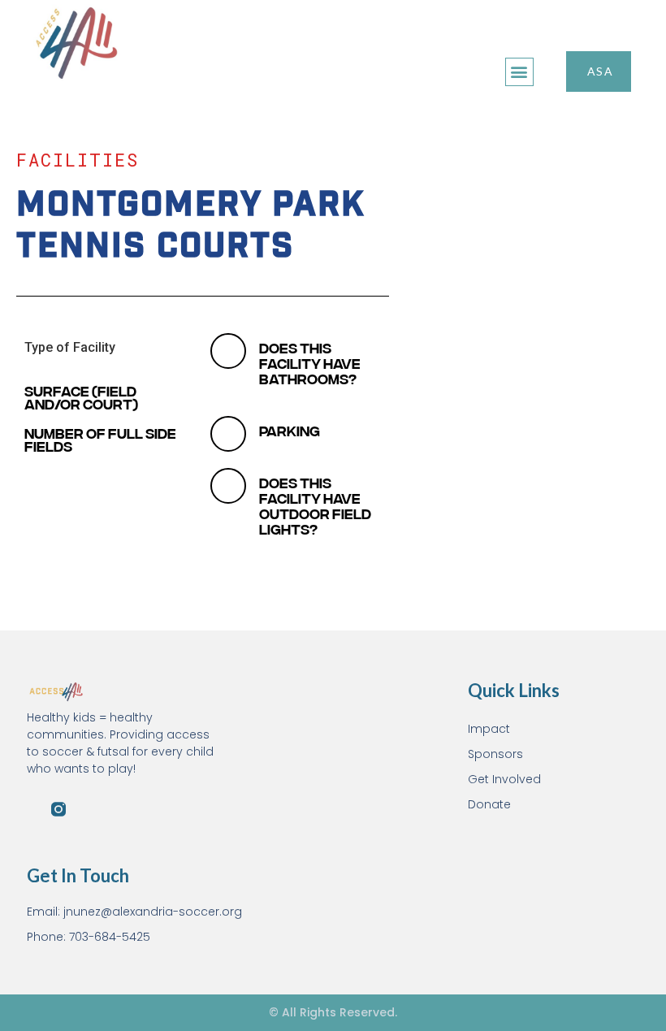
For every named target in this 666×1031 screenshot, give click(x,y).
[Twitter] (83, 809)
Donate (489, 804)
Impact (489, 729)
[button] (519, 72)
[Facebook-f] (34, 809)
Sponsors (495, 754)
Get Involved (504, 779)
